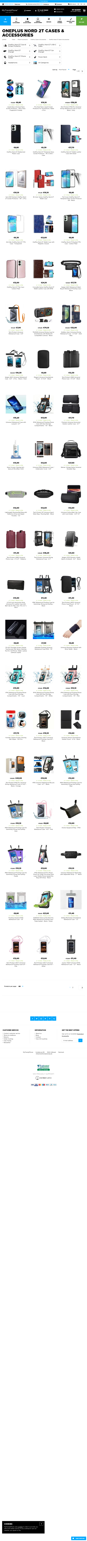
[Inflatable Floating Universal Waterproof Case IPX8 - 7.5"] (43, 628)
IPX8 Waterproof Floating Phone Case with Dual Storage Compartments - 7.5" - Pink (71, 694)
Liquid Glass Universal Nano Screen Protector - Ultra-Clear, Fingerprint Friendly (16, 108)
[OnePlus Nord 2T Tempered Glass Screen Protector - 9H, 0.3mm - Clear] (43, 133)
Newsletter (7, 1042)
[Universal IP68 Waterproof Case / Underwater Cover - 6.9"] (43, 448)
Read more (17, 4)
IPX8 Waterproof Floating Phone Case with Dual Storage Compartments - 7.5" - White (43, 694)
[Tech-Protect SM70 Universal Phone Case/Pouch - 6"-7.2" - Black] (71, 583)
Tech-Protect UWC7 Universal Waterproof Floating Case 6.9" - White (43, 964)
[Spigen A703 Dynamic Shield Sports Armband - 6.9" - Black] (71, 538)
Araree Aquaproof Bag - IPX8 (71, 827)
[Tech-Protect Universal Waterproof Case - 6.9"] (16, 313)
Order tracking (8, 1039)
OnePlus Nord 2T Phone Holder (17, 56)
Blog (37, 1035)
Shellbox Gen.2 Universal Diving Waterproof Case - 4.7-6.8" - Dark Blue (71, 333)
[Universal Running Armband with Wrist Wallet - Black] (71, 628)
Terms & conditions (10, 1035)
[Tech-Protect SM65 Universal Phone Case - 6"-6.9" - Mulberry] (16, 538)
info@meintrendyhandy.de (44, 1053)
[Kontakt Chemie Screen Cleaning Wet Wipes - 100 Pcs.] (16, 718)
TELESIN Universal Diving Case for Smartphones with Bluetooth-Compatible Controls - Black (43, 333)
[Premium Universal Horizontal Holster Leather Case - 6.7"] (71, 403)
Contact (38, 1037)
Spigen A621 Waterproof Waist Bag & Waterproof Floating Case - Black (71, 288)
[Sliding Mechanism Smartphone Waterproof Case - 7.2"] (71, 899)
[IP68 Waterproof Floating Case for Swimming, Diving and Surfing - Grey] (16, 809)
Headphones (12, 62)
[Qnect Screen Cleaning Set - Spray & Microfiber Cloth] (16, 448)
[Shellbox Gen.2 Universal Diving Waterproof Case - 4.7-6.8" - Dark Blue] (71, 313)
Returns (6, 1037)
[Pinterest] (50, 1018)
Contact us (46, 4)
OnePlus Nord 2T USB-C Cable (47, 45)
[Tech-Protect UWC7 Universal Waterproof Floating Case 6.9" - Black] (43, 718)
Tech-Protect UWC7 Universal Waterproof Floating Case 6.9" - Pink (16, 964)
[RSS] (54, 1018)
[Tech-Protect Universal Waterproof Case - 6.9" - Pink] (43, 809)
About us (38, 1033)
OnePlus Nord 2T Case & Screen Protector (17, 45)
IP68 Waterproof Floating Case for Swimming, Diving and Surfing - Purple (16, 874)
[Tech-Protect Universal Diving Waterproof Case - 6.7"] (43, 538)
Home (13, 39)
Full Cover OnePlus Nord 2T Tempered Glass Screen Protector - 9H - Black (71, 198)
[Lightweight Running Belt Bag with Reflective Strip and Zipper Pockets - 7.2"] (16, 493)
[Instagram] (41, 1018)
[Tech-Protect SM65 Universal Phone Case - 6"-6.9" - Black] (71, 358)
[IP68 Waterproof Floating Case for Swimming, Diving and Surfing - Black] (43, 583)
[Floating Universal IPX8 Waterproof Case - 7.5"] (16, 899)
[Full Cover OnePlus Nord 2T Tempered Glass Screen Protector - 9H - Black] (71, 178)
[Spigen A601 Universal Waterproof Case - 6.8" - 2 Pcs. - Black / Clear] (16, 358)
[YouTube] (45, 1018)
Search (28, 10)
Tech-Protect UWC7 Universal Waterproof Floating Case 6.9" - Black (43, 739)
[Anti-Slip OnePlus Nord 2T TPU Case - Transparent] (16, 223)
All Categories (43, 62)
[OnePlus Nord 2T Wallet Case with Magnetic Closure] (43, 223)
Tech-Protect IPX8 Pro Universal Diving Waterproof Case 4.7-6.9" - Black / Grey (71, 108)
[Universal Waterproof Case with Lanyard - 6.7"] (16, 403)
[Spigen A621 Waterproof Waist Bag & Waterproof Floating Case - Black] (71, 268)
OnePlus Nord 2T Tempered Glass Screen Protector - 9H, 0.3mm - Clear (43, 153)
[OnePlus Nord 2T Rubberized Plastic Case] (16, 133)
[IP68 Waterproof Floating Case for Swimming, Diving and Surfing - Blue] (71, 764)
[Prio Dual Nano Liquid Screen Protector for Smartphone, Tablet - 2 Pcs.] (43, 88)
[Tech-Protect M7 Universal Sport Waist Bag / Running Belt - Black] (43, 493)
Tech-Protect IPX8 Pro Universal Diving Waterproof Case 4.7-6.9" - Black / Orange (16, 784)
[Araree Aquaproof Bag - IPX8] (71, 809)
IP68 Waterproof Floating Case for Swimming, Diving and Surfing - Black (43, 604)
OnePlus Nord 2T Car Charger (46, 51)
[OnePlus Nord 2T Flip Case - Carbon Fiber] (16, 268)
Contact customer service (12, 1033)
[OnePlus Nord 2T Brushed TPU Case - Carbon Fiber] (71, 223)
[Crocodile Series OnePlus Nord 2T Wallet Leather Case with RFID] (43, 268)
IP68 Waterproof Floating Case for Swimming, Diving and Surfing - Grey (16, 829)
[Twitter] (37, 1018)
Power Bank (42, 57)
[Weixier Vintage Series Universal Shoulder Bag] (71, 448)
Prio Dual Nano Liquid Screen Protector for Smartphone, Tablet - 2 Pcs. (43, 108)
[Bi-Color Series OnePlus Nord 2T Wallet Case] (43, 178)
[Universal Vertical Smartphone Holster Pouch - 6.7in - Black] (71, 718)
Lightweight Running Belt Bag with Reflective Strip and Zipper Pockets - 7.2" (16, 514)
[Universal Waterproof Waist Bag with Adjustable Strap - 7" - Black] (71, 854)
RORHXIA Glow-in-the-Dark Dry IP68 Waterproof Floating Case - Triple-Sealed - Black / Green (43, 919)
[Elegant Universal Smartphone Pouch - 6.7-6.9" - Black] (43, 358)
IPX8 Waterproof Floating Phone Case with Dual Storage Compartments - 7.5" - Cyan (16, 694)
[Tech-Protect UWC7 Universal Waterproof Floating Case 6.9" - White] (43, 944)
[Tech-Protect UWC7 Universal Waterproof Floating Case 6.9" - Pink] (16, 944)
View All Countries (41, 1039)
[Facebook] (32, 1018)
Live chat (44, 1)
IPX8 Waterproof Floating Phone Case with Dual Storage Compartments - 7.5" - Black (43, 424)
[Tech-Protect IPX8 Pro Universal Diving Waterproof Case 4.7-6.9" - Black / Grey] (71, 88)
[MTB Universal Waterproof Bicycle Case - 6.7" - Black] (43, 764)
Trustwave (59, 4)
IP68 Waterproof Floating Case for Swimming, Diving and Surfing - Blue (71, 784)
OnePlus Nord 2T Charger (14, 51)
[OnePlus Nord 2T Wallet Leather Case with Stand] (71, 133)
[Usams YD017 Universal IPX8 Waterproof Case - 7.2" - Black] (71, 944)
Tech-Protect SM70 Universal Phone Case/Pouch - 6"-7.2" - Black (71, 604)
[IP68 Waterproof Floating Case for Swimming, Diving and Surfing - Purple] (16, 854)
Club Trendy (7, 1040)
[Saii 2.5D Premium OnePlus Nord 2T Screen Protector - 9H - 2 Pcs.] (16, 178)
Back (4, 39)
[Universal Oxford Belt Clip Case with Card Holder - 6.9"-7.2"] (71, 493)
